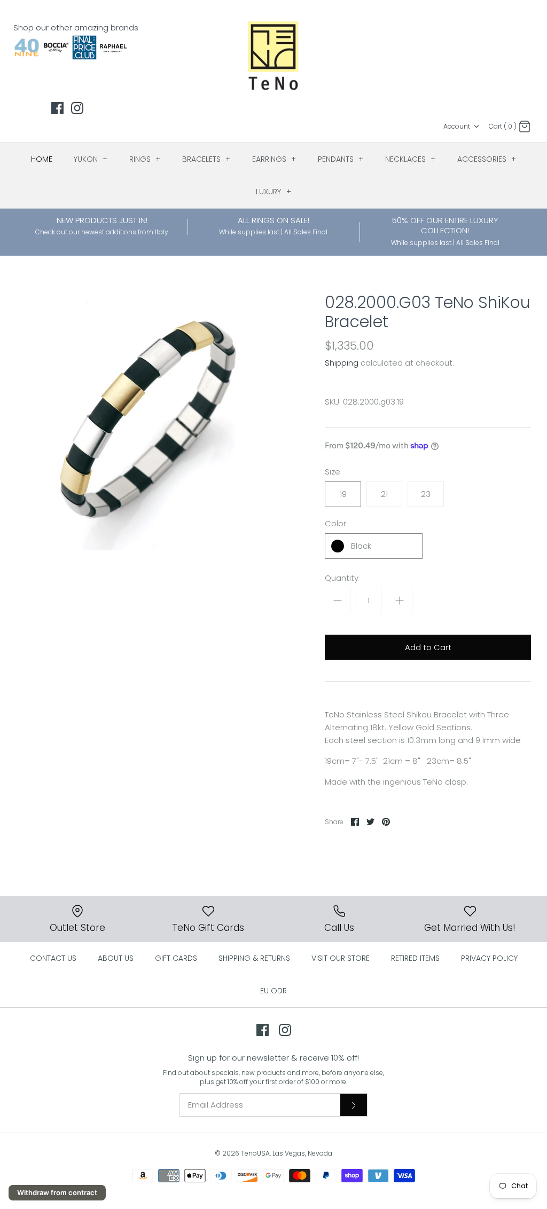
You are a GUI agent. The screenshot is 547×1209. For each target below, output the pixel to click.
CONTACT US (53, 958)
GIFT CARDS (176, 958)
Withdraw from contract (57, 1192)
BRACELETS (206, 159)
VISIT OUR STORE (340, 958)
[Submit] (353, 1105)
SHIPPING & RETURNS (254, 958)
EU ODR (273, 990)
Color (335, 523)
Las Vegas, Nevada (302, 1153)
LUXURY (273, 191)
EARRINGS (274, 159)
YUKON (91, 159)
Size (332, 471)
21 (384, 494)
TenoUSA (255, 1153)
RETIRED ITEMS (415, 958)
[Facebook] (57, 108)
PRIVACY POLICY (489, 958)
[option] (145, 421)
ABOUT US (116, 958)
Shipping (341, 362)
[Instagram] (77, 108)
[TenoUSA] (273, 55)
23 (426, 494)
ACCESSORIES (487, 159)
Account (456, 126)
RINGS (145, 159)
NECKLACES (410, 159)
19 (343, 494)
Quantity (341, 577)
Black (361, 545)
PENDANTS (341, 159)
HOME (41, 159)
